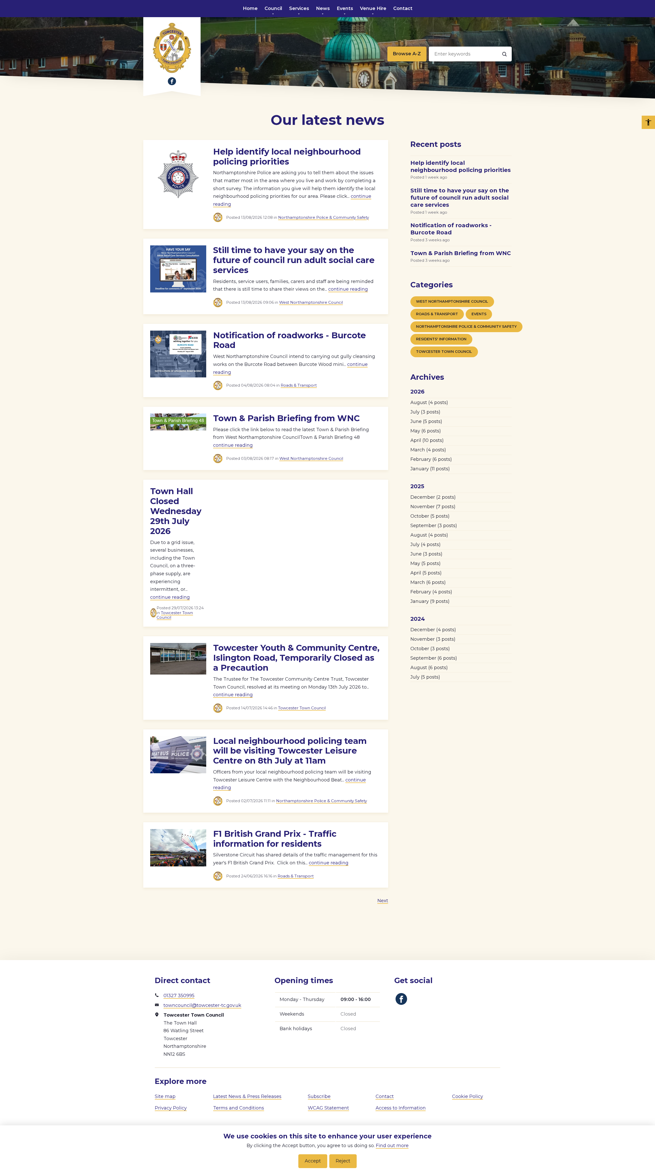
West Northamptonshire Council (311, 302)
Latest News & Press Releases (247, 1096)
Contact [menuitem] (402, 8)
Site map (165, 1096)
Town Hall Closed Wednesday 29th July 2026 (175, 511)
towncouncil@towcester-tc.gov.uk (202, 1005)
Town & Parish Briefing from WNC (286, 418)
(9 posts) (430, 601)
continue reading (348, 289)
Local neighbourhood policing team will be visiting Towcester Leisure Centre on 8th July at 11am (290, 751)
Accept (313, 1161)
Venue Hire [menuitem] (373, 8)
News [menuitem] (323, 8)
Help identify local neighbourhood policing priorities (287, 157)
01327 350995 (178, 995)
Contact (385, 1096)
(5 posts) (426, 421)
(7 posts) (432, 506)
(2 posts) (433, 497)
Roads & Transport (299, 385)
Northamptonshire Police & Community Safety (323, 217)
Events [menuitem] (345, 8)
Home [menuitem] (250, 8)
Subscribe (319, 1096)
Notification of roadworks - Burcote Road (289, 340)
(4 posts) (429, 402)
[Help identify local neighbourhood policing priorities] (178, 182)
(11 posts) (430, 469)
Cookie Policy (467, 1096)
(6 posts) (425, 431)
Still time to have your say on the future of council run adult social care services (294, 260)
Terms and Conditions (238, 1108)
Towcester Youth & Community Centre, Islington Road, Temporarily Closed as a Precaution (296, 658)
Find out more (392, 1145)
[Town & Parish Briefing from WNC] (178, 436)
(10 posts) (427, 440)
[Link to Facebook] (172, 81)
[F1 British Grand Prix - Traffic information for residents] (178, 852)
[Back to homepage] (171, 48)
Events (479, 314)
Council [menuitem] (273, 8)
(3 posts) (425, 412)
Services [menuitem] (299, 8)
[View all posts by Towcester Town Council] (219, 217)
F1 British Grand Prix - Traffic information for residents (274, 839)
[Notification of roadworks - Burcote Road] (178, 358)
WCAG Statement (328, 1108)
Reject (343, 1161)
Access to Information (401, 1108)
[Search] (504, 54)
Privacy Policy (171, 1108)
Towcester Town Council (175, 615)
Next (382, 901)
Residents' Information (441, 339)
